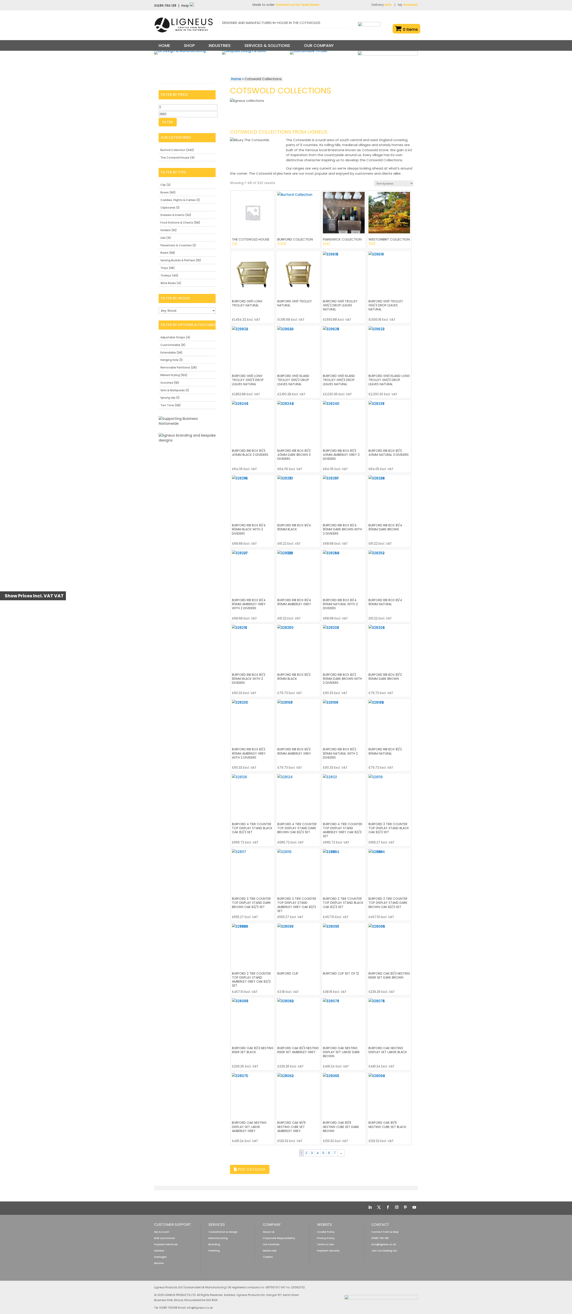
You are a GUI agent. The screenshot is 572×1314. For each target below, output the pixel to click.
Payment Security (328, 1250)
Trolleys (165, 275)
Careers (268, 1257)
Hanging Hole (169, 360)
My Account (161, 1232)
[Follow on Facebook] (387, 1207)
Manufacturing (218, 1238)
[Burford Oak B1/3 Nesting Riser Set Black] (253, 1019)
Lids (163, 238)
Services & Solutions (267, 45)
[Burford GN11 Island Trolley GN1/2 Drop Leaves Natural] (298, 347)
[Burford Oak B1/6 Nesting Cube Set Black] (389, 1094)
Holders (165, 230)
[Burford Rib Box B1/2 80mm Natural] (389, 720)
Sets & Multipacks (172, 390)
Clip (163, 185)
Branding (214, 1244)
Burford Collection (172, 150)
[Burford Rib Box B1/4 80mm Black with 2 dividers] (253, 496)
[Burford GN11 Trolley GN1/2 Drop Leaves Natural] (344, 272)
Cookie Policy (325, 1232)
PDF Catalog (251, 1169)
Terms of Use (325, 1244)
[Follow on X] (379, 1207)
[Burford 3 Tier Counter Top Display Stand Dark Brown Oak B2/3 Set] (253, 870)
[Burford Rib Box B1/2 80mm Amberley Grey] (298, 720)
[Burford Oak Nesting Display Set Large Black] (389, 1019)
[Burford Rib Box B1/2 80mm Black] (298, 646)
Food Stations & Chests (176, 222)
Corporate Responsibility (279, 1238)
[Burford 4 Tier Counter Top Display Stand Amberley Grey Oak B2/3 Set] (344, 795)
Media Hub (270, 1250)
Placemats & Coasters (176, 245)
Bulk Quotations (164, 1238)
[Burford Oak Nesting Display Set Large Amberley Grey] (253, 1094)
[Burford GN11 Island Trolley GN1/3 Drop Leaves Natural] (344, 347)
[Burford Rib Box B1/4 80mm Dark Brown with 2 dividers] (344, 496)
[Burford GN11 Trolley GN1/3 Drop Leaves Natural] (389, 272)
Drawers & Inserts (172, 215)
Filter (167, 122)
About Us (269, 1232)
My (408, 4)
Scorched (166, 383)
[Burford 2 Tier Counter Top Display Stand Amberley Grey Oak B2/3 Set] (253, 944)
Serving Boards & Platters (177, 260)
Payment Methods (166, 1244)
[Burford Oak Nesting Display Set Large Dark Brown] (344, 1019)
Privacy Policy (325, 1238)
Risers (164, 253)
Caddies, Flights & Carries (178, 200)
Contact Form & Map (385, 1232)
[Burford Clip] (298, 944)
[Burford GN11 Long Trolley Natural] (253, 272)
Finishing (214, 1250)
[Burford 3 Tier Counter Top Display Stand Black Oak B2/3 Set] (389, 795)
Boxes (164, 192)
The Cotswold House (174, 157)
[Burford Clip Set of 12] (344, 944)
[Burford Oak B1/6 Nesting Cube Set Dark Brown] (344, 1094)
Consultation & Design (223, 1232)
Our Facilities (271, 1244)
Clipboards (167, 207)
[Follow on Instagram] (396, 1207)
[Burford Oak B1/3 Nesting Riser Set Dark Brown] (389, 944)
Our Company (319, 45)
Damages (160, 1257)
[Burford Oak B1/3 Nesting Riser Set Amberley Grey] (298, 1019)
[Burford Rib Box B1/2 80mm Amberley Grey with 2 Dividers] (253, 720)
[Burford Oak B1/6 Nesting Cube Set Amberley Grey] (298, 1094)
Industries (220, 45)
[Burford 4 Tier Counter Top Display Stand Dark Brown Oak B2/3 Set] (298, 795)
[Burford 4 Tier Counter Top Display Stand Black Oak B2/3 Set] (253, 795)
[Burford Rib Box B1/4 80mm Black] (298, 496)
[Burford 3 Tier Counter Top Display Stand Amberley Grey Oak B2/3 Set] (298, 870)
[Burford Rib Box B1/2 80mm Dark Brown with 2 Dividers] (344, 646)
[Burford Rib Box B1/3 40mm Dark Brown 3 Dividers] (298, 422)
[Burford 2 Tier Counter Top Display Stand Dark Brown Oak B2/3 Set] (389, 870)
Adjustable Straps (172, 337)
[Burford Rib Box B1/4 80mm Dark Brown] (389, 496)
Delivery (382, 4)
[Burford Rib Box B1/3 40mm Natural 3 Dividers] (389, 422)
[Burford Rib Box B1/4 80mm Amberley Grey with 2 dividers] (253, 571)
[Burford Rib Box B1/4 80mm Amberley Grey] (298, 571)
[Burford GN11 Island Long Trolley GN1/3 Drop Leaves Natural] (389, 347)
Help (185, 5)
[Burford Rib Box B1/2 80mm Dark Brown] (389, 646)
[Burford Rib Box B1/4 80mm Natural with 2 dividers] (344, 571)
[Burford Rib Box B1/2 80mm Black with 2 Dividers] (253, 646)
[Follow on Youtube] (414, 1207)
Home (164, 45)
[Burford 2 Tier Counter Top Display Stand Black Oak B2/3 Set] (344, 870)
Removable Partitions (175, 367)
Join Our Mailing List (384, 1250)
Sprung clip (167, 398)
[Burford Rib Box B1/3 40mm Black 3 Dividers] (253, 422)
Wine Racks (168, 283)
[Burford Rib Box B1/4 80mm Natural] (389, 571)
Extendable (168, 352)
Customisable (170, 345)
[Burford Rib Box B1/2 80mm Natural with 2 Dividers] (344, 720)
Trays (164, 268)
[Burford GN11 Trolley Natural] (298, 272)
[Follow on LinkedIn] (370, 1207)
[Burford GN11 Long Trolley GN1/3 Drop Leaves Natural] (253, 347)
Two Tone (167, 405)
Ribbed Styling (170, 375)
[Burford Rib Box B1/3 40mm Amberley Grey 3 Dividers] (344, 422)
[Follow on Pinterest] (405, 1207)
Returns (159, 1263)
